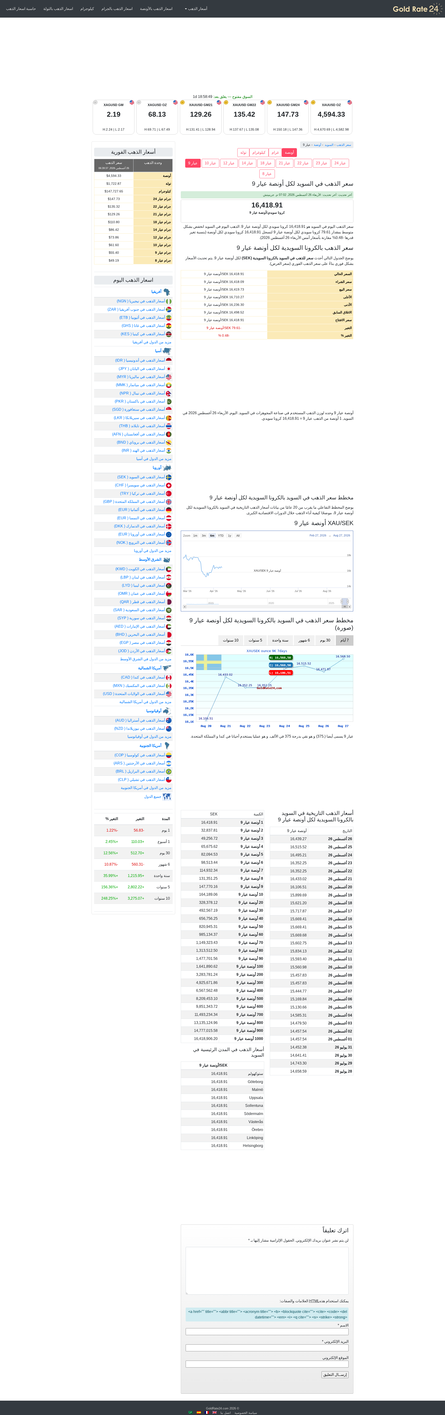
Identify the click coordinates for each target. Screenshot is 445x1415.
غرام (275, 152)
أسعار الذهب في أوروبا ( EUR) (142, 534)
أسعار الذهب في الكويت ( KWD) (140, 569)
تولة (243, 152)
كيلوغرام (259, 152)
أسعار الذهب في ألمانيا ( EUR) (142, 510)
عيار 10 (210, 163)
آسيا (158, 351)
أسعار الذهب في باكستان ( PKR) (140, 401)
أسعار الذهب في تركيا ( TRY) (143, 493)
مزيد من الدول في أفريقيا (152, 342)
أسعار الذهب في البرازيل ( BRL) (141, 771)
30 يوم (325, 640)
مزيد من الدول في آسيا (154, 459)
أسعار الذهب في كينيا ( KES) (143, 334)
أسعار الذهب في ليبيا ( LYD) (144, 585)
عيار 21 (284, 163)
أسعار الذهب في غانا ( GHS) (144, 326)
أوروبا (157, 468)
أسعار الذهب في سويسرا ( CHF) (140, 485)
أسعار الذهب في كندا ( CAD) (143, 677)
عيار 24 (340, 163)
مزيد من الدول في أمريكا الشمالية (145, 702)
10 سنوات (230, 640)
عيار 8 (267, 174)
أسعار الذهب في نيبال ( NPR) (143, 393)
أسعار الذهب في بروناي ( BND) (141, 442)
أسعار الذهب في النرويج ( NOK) (141, 543)
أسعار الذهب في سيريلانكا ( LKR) (140, 418)
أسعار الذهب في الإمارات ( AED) (140, 626)
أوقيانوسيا (154, 711)
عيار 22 (303, 163)
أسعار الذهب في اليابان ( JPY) (142, 369)
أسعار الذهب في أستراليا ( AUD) (140, 720)
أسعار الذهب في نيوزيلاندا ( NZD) (140, 728)
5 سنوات (255, 640)
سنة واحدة (280, 640)
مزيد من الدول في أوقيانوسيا (149, 737)
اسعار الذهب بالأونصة (156, 9)
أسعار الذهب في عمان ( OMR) (142, 593)
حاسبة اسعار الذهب (21, 9)
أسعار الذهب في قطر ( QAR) (143, 602)
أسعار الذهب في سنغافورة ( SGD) (139, 409)
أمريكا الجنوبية (151, 746)
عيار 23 (321, 163)
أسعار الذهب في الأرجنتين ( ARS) (140, 763)
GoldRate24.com (217, 1408)
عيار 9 (193, 163)
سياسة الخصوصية (246, 1413)
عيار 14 (247, 163)
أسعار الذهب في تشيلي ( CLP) (142, 780)
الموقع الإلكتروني (335, 1358)
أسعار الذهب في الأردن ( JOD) (142, 651)
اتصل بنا (225, 1413)
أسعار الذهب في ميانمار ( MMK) (141, 385)
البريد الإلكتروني (335, 1341)
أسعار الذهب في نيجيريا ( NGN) (141, 301)
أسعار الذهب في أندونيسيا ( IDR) (140, 360)
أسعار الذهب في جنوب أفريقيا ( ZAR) (137, 309)
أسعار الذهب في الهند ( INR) (144, 450)
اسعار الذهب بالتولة (58, 9)
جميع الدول (153, 796)
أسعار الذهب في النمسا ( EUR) (141, 518)
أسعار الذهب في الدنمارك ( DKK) (140, 526)
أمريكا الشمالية (150, 668)
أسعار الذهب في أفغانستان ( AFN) (139, 434)
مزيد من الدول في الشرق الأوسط (146, 659)
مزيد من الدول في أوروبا (153, 551)
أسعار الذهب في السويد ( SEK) (141, 477)
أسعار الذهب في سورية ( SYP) (142, 618)
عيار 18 (266, 163)
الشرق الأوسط (150, 559)
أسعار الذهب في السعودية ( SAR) (139, 610)
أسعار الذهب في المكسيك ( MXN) (139, 686)
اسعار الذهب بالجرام (117, 9)
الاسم (343, 1325)
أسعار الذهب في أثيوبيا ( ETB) (142, 317)
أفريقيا (156, 292)
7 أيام (344, 640)
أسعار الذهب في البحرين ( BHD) (140, 634)
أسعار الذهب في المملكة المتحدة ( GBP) (134, 502)
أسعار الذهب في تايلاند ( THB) (142, 426)
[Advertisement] (222, 59)
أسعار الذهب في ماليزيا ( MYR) (141, 377)
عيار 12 (229, 163)
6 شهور (304, 640)
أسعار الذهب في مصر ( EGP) (143, 643)
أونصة (289, 152)
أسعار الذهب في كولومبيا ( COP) (140, 755)
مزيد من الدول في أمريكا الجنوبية (146, 788)
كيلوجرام (87, 9)
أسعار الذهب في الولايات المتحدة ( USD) (134, 694)
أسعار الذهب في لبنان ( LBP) (143, 577)
